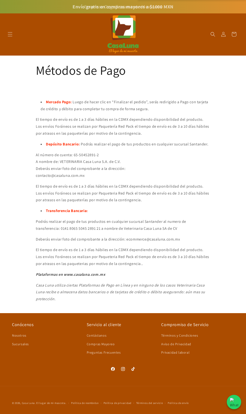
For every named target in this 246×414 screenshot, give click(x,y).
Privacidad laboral (175, 352)
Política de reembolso (85, 403)
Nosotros (19, 335)
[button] (10, 34)
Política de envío (178, 403)
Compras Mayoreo (101, 344)
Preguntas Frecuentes (104, 352)
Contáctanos (97, 335)
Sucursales (20, 344)
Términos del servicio (149, 403)
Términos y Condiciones (179, 335)
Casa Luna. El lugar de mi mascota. (44, 403)
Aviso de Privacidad (176, 344)
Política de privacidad (117, 403)
